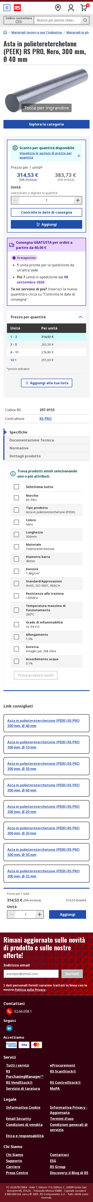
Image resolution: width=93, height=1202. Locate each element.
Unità (16, 187)
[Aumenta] (77, 200)
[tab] (46, 432)
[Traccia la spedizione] (58, 8)
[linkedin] (9, 1028)
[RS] (17, 7)
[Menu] (6, 7)
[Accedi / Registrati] (71, 8)
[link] (49, 155)
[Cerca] (84, 20)
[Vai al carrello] (84, 8)
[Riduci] (15, 200)
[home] (5, 32)
